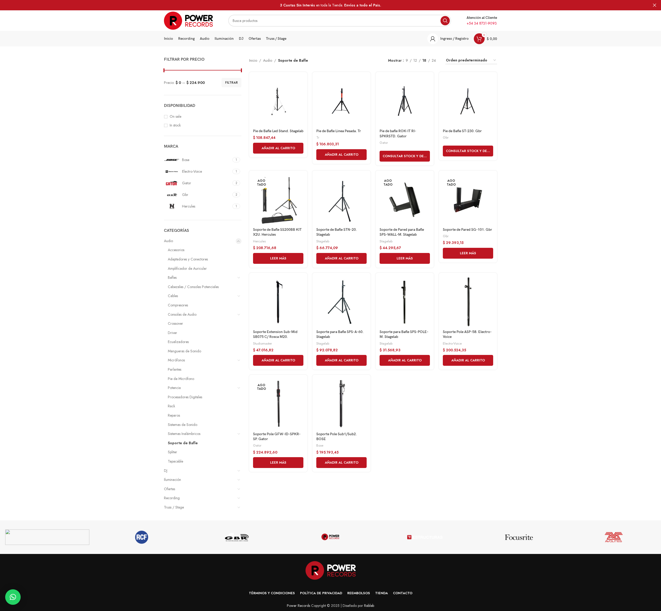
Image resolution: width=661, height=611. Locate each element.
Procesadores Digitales (185, 397)
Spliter (172, 452)
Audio (168, 240)
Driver (172, 332)
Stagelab (322, 241)
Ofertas (169, 488)
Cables (173, 295)
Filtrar (231, 82)
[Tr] (425, 537)
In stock (175, 125)
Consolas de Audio (182, 314)
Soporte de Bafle (183, 443)
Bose (319, 445)
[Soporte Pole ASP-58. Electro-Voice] (468, 302)
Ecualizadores (178, 341)
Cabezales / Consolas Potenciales (193, 286)
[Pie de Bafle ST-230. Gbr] (468, 101)
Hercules (259, 241)
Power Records (298, 605)
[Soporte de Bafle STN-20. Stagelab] (341, 199)
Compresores (178, 305)
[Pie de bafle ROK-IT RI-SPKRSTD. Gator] (405, 101)
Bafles (172, 277)
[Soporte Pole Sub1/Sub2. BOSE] (341, 404)
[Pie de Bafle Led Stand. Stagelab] (278, 101)
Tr (317, 137)
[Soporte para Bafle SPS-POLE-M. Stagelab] (405, 302)
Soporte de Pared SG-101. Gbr (467, 229)
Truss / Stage (174, 507)
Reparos (174, 415)
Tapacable (175, 461)
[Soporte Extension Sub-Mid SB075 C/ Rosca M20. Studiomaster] (278, 302)
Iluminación (172, 479)
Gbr (445, 137)
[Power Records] (330, 537)
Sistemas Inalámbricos (184, 433)
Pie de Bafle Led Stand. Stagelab (278, 131)
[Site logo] (188, 20)
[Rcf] (142, 537)
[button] (278, 148)
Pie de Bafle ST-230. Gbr (462, 131)
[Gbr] (236, 537)
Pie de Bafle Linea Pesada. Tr (338, 131)
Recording (172, 498)
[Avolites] (613, 537)
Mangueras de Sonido (184, 351)
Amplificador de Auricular (187, 268)
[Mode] (47, 537)
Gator (384, 142)
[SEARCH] (445, 20)
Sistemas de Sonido (182, 424)
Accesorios (176, 249)
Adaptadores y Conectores (188, 259)
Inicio (253, 60)
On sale (175, 116)
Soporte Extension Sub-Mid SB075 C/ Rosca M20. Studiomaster (275, 337)
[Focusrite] (519, 537)
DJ (165, 470)
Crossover (175, 323)
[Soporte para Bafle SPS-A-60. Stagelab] (341, 302)
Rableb (369, 605)
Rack (171, 406)
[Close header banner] (654, 5)
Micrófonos (176, 360)
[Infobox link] (482, 20)
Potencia (174, 387)
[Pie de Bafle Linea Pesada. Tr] (341, 101)
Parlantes (174, 369)
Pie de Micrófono (181, 378)
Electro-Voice (452, 343)
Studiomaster (262, 343)
